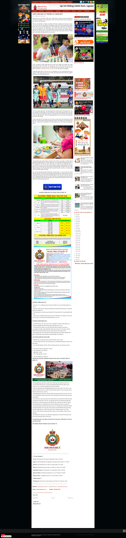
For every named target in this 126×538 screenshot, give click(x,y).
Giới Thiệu (41, 11)
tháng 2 (77, 249)
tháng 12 (77, 231)
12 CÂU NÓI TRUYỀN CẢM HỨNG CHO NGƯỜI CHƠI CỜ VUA (86, 167)
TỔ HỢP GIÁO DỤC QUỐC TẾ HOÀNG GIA (87, 534)
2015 (77, 255)
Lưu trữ (86, 16)
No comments (42, 16)
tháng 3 (77, 247)
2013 (77, 259)
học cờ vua (37, 386)
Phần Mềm (58, 11)
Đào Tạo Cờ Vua (50, 11)
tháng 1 (77, 251)
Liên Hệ (69, 2)
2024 (77, 218)
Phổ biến (77, 16)
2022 (77, 221)
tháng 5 (77, 244)
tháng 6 (77, 242)
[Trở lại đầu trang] (124, 530)
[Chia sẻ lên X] (35, 495)
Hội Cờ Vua (34, 11)
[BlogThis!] (34, 495)
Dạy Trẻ (74, 11)
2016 (77, 253)
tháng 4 (77, 245)
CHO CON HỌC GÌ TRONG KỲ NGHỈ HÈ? (47, 14)
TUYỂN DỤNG (87, 11)
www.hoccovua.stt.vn (63, 486)
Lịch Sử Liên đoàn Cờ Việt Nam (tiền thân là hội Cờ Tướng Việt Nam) (86, 204)
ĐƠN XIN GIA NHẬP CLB (55, 2)
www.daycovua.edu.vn (42, 486)
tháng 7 (77, 240)
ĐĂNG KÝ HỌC (63, 2)
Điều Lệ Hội (35, 2)
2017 (77, 230)
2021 (77, 223)
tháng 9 (77, 237)
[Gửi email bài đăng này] (33, 495)
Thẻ (81, 16)
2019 (77, 226)
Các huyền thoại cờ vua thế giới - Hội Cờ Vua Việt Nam (86, 185)
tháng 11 (77, 233)
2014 (77, 257)
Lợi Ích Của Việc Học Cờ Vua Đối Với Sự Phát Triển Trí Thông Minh (86, 194)
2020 (77, 225)
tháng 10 (77, 235)
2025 (77, 216)
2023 (77, 219)
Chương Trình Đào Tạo (44, 2)
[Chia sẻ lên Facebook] (36, 495)
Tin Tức (80, 11)
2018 (77, 228)
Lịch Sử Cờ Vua (66, 11)
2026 (77, 214)
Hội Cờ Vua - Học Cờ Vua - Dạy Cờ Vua (45, 534)
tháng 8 (77, 238)
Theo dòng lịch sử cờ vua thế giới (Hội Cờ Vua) (86, 177)
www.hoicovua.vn (53, 486)
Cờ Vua (39, 305)
